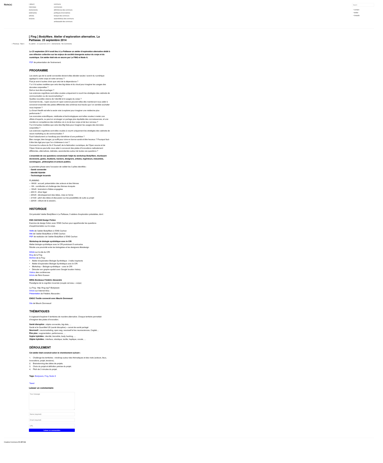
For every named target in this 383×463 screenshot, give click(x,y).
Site (31, 233)
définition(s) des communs (63, 10)
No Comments (67, 44)
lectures (32, 18)
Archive (32, 257)
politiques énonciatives (62, 13)
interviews (32, 7)
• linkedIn (356, 15)
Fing (46, 376)
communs (57, 4)
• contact (356, 9)
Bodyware (39, 376)
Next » (22, 44)
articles (31, 15)
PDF (31, 62)
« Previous (15, 44)
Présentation (34, 293)
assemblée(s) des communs (64, 18)
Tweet (31, 383)
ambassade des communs (63, 21)
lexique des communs (61, 15)
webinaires (33, 13)
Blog (31, 254)
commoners (58, 7)
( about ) (32, 4)
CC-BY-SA (22, 442)
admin (33, 44)
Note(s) (8, 4)
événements (33, 10)
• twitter (355, 12)
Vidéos (32, 272)
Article (32, 252)
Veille (31, 230)
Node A (52, 376)
